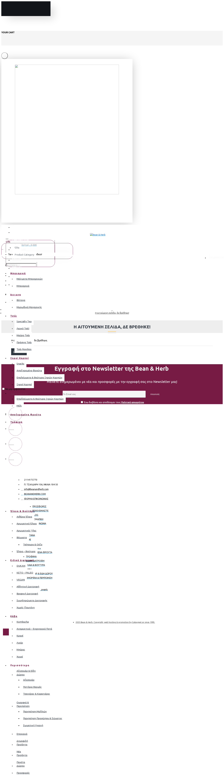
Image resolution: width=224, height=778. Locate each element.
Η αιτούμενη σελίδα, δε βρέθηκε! (112, 313)
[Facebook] (15, 414)
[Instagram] (15, 429)
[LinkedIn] (15, 459)
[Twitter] (15, 444)
